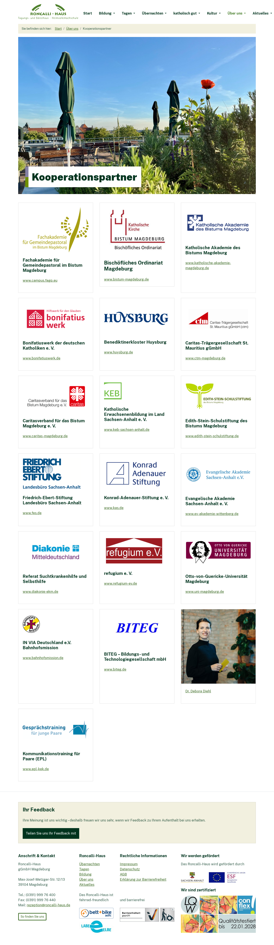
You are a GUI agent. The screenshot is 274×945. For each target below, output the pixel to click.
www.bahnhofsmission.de (43, 658)
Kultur (212, 13)
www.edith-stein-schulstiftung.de (212, 436)
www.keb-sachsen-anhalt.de (126, 430)
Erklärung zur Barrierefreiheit (143, 879)
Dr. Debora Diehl (198, 691)
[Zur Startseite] (48, 11)
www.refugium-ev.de (120, 583)
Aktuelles (261, 13)
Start (87, 13)
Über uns (235, 13)
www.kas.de (114, 508)
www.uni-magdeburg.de (204, 592)
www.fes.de (32, 513)
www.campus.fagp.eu (40, 280)
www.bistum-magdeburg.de (126, 279)
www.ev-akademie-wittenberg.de (211, 514)
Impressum (129, 864)
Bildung (105, 13)
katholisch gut (185, 13)
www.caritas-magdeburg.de (45, 436)
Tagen (127, 13)
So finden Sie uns (32, 916)
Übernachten (153, 13)
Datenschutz (130, 869)
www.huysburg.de (118, 352)
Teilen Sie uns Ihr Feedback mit (51, 833)
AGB (123, 874)
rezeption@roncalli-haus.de (48, 905)
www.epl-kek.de (36, 769)
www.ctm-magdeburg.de (205, 358)
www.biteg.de (115, 669)
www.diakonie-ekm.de (40, 592)
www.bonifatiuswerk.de (41, 358)
